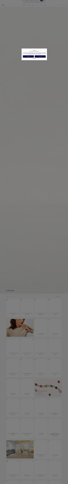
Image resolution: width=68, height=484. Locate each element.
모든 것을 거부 (28, 56)
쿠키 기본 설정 (34, 58)
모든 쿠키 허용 (40, 56)
